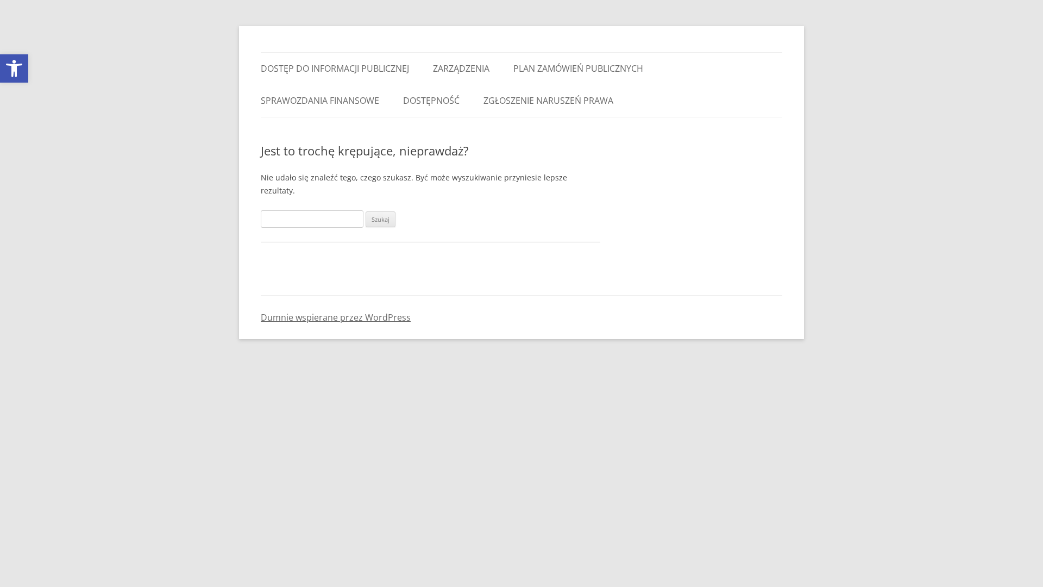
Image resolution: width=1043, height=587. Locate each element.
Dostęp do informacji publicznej (335, 68)
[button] (14, 68)
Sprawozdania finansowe (320, 101)
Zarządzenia (461, 68)
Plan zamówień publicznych (578, 68)
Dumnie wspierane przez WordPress (336, 317)
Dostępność (431, 101)
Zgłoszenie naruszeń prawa (548, 101)
